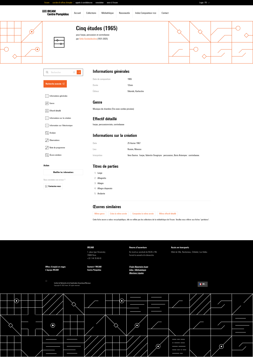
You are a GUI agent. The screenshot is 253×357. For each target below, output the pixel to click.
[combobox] (63, 72)
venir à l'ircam (112, 2)
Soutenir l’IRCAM (94, 267)
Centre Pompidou (94, 270)
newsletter (100, 2)
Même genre (99, 213)
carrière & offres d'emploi (62, 2)
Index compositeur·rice (145, 12)
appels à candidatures (84, 2)
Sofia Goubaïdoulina (88, 38)
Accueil (77, 12)
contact (165, 12)
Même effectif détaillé (167, 213)
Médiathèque (107, 12)
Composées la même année (143, 213)
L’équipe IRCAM (52, 270)
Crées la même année (118, 213)
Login (201, 2)
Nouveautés (124, 12)
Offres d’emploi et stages (55, 267)
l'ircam (46, 2)
